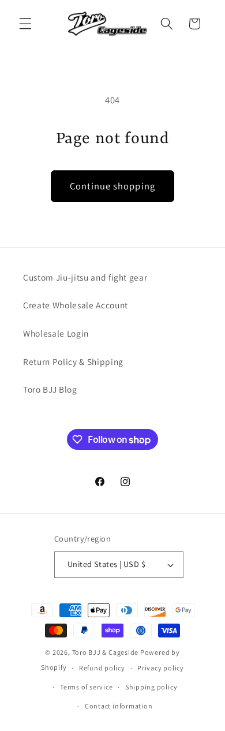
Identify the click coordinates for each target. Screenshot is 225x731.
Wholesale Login (56, 333)
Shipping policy (151, 686)
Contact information (119, 706)
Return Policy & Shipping (73, 361)
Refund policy (102, 667)
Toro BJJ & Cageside (105, 652)
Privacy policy (160, 667)
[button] (25, 24)
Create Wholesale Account (75, 305)
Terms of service (86, 686)
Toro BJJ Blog (50, 389)
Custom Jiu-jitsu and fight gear (85, 277)
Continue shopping (112, 186)
